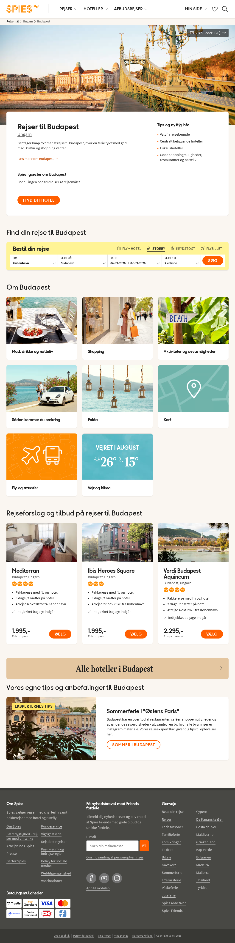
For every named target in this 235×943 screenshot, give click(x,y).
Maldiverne (204, 834)
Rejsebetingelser (54, 841)
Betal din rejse (173, 811)
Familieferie (171, 834)
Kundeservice (51, 826)
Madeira (202, 865)
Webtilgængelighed (56, 873)
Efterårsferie (171, 880)
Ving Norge (104, 935)
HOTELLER (93, 8)
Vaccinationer (51, 880)
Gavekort (169, 865)
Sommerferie (172, 872)
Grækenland (205, 842)
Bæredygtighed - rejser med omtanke (22, 836)
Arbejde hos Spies (20, 846)
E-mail (91, 836)
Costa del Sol (206, 827)
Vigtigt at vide (51, 834)
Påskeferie (170, 887)
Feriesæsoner (172, 827)
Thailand (203, 880)
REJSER (66, 8)
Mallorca (203, 872)
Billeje (166, 857)
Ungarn (24, 134)
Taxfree (167, 849)
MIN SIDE (193, 8)
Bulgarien (203, 857)
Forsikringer (171, 842)
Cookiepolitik (62, 935)
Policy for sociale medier (54, 863)
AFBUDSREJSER (128, 8)
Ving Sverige (121, 935)
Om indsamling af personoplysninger (114, 857)
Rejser (166, 819)
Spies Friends (172, 910)
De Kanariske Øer (209, 819)
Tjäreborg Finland (142, 935)
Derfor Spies (16, 861)
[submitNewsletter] (144, 845)
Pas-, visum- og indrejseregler (52, 851)
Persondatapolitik (83, 935)
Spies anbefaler (174, 903)
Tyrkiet (201, 887)
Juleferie (169, 895)
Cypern (201, 811)
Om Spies (13, 826)
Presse (11, 853)
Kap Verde (204, 849)
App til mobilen (98, 888)
